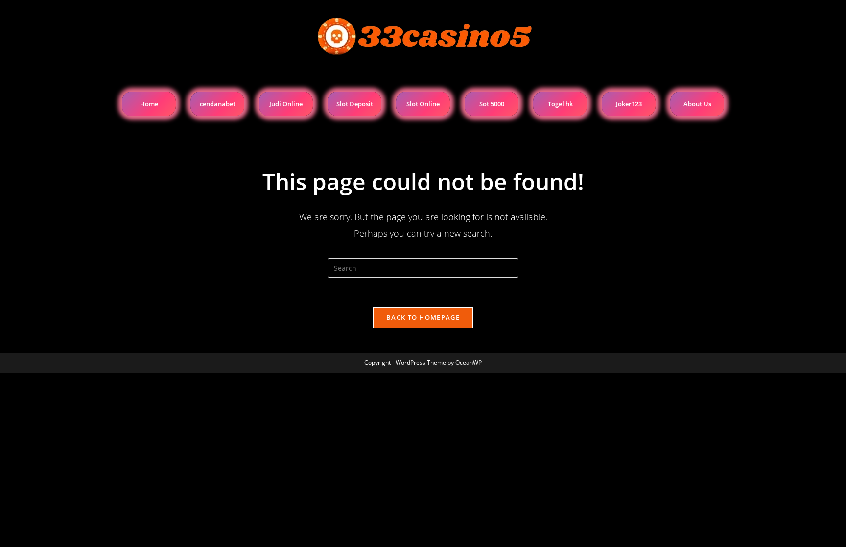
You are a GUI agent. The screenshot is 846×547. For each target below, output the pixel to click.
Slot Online (423, 103)
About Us (697, 103)
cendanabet (217, 103)
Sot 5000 (491, 103)
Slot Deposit (354, 103)
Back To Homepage (423, 317)
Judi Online (286, 103)
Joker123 (629, 103)
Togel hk (560, 103)
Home (149, 103)
